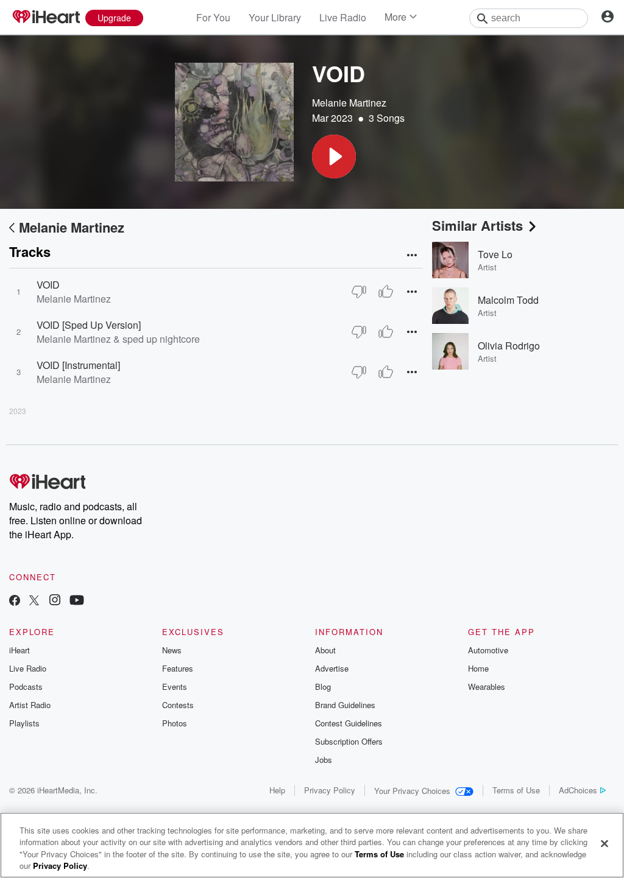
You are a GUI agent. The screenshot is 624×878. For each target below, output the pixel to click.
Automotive (488, 650)
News (172, 650)
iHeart (19, 650)
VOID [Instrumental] (78, 365)
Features (177, 668)
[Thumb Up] (386, 292)
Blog (323, 686)
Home (478, 668)
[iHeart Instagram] (54, 601)
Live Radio (342, 17)
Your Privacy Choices (412, 790)
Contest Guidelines (348, 723)
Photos (174, 723)
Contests (178, 705)
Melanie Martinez (349, 103)
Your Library (275, 17)
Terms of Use (516, 790)
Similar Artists (477, 225)
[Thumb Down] (359, 292)
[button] (334, 156)
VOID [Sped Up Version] (89, 325)
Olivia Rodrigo (509, 346)
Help (277, 790)
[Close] (604, 843)
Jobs (323, 759)
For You (213, 17)
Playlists (24, 723)
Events (174, 686)
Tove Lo (495, 254)
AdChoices (578, 790)
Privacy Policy (329, 790)
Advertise (332, 668)
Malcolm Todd (508, 300)
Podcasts (26, 686)
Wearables (486, 686)
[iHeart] (45, 17)
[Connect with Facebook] (14, 601)
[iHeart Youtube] (76, 601)
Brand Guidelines (345, 705)
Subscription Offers (349, 741)
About (325, 650)
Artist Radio (30, 705)
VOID (48, 285)
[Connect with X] (34, 601)
